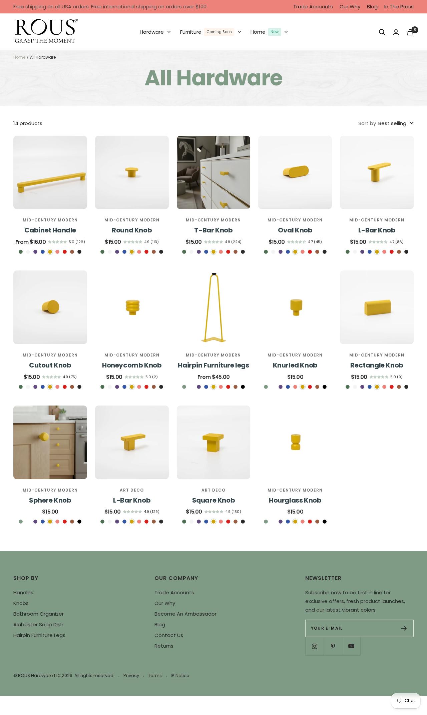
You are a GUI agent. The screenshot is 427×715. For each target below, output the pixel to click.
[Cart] (410, 32)
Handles (23, 592)
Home (19, 57)
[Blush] (57, 251)
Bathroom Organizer (38, 613)
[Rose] (64, 251)
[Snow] (28, 251)
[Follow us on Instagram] (314, 646)
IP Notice (180, 675)
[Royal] (35, 251)
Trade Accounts (313, 6)
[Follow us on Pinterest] (333, 646)
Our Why (350, 6)
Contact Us (168, 635)
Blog (372, 6)
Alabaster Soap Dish (38, 624)
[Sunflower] (50, 251)
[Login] (396, 32)
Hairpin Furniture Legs (39, 635)
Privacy (131, 675)
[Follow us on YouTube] (351, 646)
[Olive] (20, 251)
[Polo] (42, 251)
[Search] (382, 32)
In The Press (399, 6)
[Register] (404, 628)
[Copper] (72, 251)
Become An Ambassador (185, 613)
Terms (155, 675)
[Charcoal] (79, 251)
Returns (163, 645)
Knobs (21, 603)
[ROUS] (46, 32)
